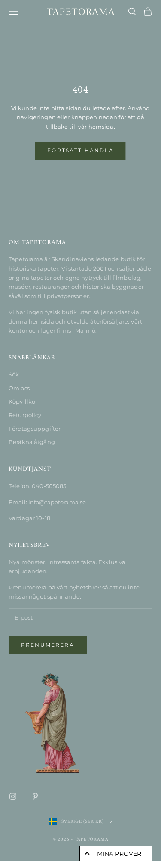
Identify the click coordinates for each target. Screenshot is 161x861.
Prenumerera (47, 645)
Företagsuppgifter (35, 428)
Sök (14, 374)
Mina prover (119, 854)
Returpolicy (25, 414)
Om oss (19, 388)
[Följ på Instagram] (13, 796)
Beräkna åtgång (32, 441)
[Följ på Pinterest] (35, 796)
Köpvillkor (23, 401)
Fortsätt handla (80, 150)
